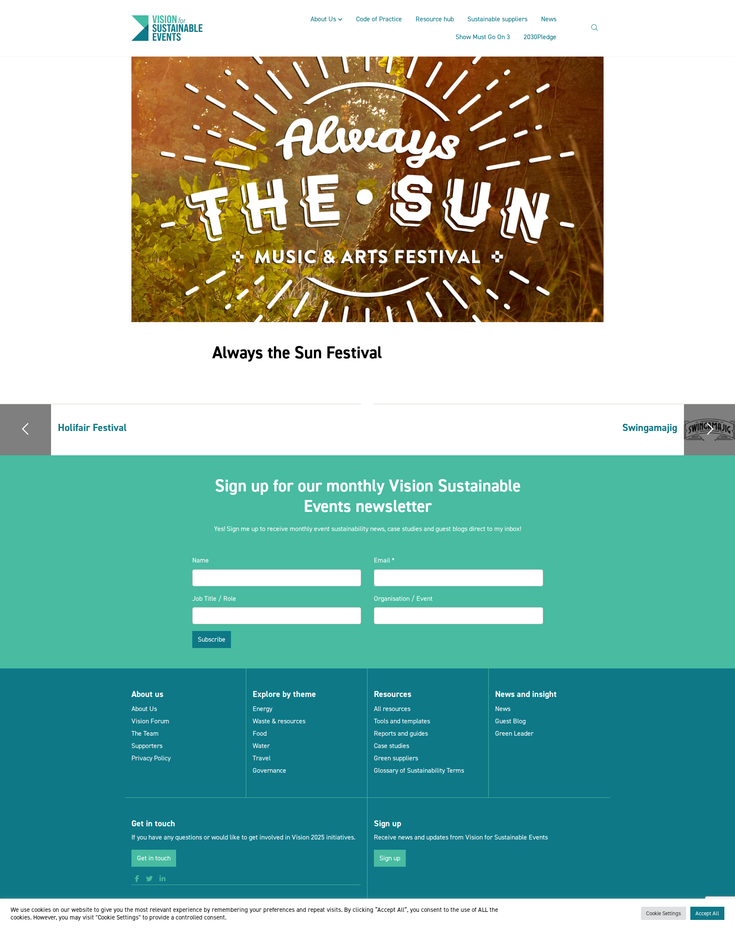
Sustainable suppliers (497, 18)
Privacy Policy (151, 758)
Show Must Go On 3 (483, 36)
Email (384, 560)
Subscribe (211, 639)
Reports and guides (401, 733)
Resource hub (435, 18)
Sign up (389, 858)
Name (200, 560)
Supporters (146, 745)
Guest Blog (510, 721)
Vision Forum (150, 721)
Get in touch (154, 858)
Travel (262, 758)
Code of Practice (379, 18)
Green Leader (514, 733)
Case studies (391, 745)
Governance (269, 770)
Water (261, 745)
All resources (392, 708)
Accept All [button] (707, 913)
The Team (145, 733)
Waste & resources (279, 721)
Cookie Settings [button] (663, 913)
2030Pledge (540, 36)
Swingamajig (649, 427)
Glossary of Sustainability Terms (419, 770)
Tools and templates (402, 721)
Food (260, 733)
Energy (262, 708)
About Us (323, 18)
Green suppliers (396, 758)
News (548, 18)
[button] (137, 879)
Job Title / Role (214, 598)
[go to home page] (166, 27)
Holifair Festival (92, 427)
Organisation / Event (403, 598)
